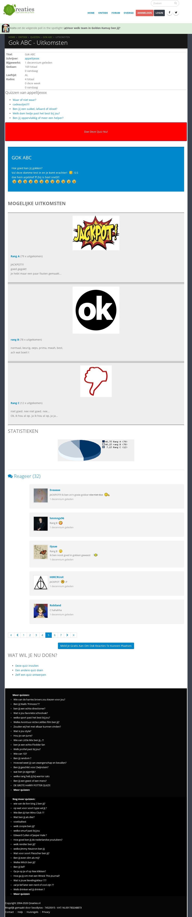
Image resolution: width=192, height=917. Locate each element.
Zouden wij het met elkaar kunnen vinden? (37, 726)
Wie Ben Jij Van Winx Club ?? (29, 812)
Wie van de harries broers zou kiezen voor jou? (39, 699)
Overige (129, 12)
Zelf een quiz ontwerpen (30, 675)
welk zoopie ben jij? (24, 826)
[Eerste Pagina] (11, 635)
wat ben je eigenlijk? (25, 771)
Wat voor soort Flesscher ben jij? (32, 853)
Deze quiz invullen (27, 665)
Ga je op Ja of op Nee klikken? (30, 871)
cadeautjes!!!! (21, 104)
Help (20, 912)
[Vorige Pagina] (17, 635)
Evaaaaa (55, 490)
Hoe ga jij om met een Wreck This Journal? (37, 875)
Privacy (46, 912)
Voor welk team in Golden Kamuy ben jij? (93, 28)
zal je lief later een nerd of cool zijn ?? (34, 885)
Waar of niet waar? (24, 100)
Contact (9, 912)
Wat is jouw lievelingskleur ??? (30, 880)
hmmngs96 (57, 518)
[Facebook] (169, 12)
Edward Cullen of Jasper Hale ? (30, 835)
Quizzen (35, 37)
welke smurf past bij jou (27, 830)
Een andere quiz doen (29, 670)
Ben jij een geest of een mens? (30, 780)
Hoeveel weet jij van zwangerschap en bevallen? (40, 762)
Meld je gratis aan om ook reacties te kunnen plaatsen (96, 646)
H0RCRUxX (57, 577)
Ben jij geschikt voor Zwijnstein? (31, 767)
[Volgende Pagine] (67, 635)
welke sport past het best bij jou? (32, 717)
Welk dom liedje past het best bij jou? (36, 113)
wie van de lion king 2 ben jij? (29, 803)
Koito (13, 28)
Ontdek (103, 12)
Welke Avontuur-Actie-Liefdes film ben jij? (36, 722)
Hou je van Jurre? (23, 735)
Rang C (15, 403)
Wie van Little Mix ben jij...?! (29, 740)
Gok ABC (47, 37)
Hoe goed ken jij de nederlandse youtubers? (38, 839)
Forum (116, 12)
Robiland (55, 605)
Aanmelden (144, 12)
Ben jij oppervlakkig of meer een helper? (38, 118)
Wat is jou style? (22, 731)
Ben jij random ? (22, 758)
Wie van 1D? (20, 753)
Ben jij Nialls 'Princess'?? (27, 704)
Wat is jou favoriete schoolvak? (31, 713)
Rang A (15, 256)
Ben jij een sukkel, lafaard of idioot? (35, 109)
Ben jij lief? (19, 866)
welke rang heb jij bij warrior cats (32, 776)
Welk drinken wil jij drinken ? (29, 889)
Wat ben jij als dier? (24, 817)
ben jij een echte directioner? (29, 708)
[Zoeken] (175, 3)
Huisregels (32, 912)
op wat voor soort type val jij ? (30, 808)
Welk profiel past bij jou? (27, 749)
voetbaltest (20, 821)
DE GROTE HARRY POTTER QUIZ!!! (32, 785)
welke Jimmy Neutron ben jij (29, 848)
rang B (15, 339)
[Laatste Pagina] (73, 635)
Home (91, 12)
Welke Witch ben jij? (24, 862)
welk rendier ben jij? (24, 844)
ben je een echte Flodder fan (29, 744)
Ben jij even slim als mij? (27, 857)
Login (159, 12)
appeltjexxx (32, 58)
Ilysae (53, 546)
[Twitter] (176, 12)
